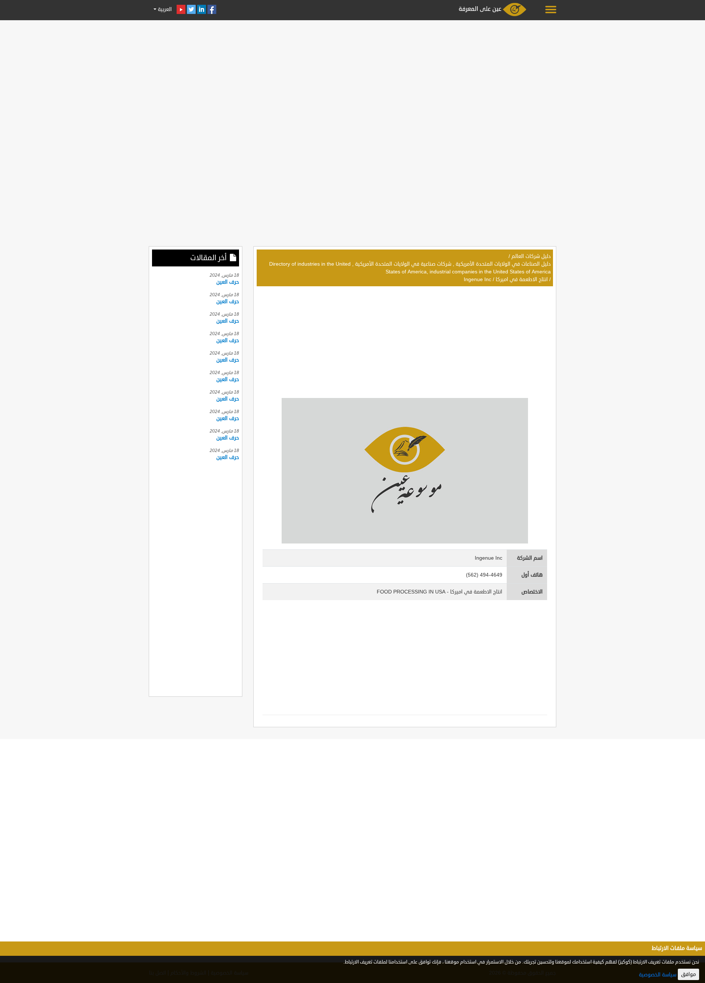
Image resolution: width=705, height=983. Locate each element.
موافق (688, 974)
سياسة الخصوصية (657, 974)
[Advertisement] (352, 74)
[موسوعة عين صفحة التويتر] (191, 9)
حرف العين (227, 282)
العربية (164, 9)
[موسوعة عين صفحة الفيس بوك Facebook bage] (211, 9)
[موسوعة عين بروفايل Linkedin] (201, 9)
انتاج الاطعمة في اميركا (522, 279)
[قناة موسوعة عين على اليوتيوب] (181, 9)
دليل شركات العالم (531, 256)
